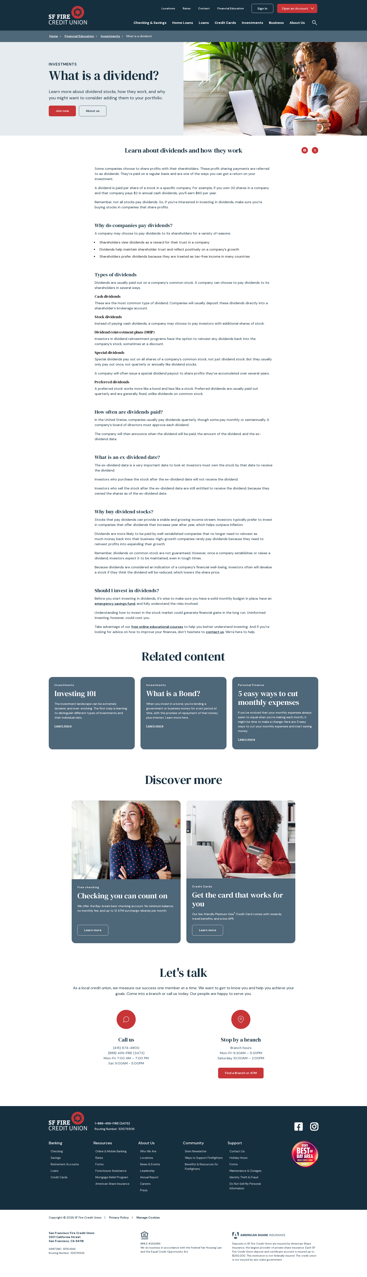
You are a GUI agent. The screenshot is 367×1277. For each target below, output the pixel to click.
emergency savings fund (115, 603)
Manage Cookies (148, 1218)
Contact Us (237, 1151)
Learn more (63, 726)
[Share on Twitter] (315, 149)
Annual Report (149, 1177)
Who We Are (148, 1151)
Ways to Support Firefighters (204, 1158)
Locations (146, 1158)
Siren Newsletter (196, 1151)
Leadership (147, 1171)
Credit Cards (59, 1177)
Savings (56, 1158)
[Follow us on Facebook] (299, 1127)
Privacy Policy (119, 1218)
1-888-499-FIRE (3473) (112, 1123)
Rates (99, 1158)
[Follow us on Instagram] (314, 1127)
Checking (57, 1151)
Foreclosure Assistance (111, 1171)
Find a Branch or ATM (241, 1073)
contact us (215, 632)
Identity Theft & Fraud (244, 1177)
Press (144, 1190)
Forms (99, 1164)
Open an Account (295, 8)
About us (93, 111)
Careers (145, 1184)
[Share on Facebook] (304, 149)
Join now (62, 111)
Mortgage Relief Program (111, 1177)
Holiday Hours (239, 1158)
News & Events (150, 1164)
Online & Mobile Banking (111, 1151)
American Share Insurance (112, 1184)
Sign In (262, 8)
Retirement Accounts (65, 1164)
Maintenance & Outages (245, 1171)
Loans (54, 1171)
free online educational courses (157, 626)
